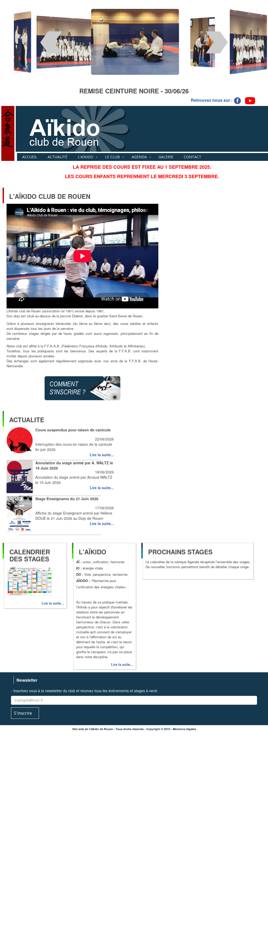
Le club (112, 156)
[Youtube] (250, 100)
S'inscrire (23, 713)
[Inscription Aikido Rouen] (82, 387)
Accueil (29, 156)
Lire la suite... (102, 454)
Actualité (57, 156)
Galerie (166, 156)
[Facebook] (237, 100)
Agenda (139, 156)
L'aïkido (85, 156)
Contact (192, 156)
